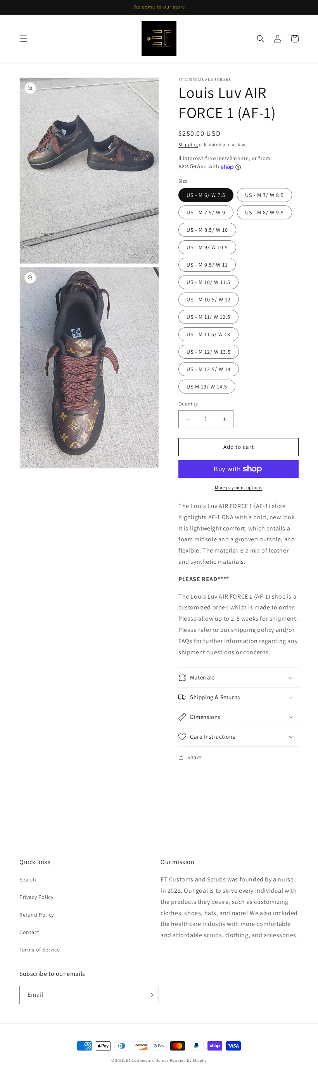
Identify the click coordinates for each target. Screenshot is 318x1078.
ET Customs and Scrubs (147, 1060)
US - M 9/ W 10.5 (207, 247)
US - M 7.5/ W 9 (206, 212)
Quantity (188, 403)
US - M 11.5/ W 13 (208, 334)
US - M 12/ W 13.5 (209, 351)
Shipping (188, 144)
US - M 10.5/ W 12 (209, 299)
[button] (23, 38)
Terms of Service (39, 949)
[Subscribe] (150, 995)
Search (27, 879)
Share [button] (194, 757)
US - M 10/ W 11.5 (208, 282)
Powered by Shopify (188, 1060)
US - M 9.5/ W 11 (207, 264)
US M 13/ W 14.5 (207, 386)
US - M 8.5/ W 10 (207, 229)
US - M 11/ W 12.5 (208, 316)
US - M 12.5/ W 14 (209, 369)
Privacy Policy (36, 896)
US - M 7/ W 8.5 (264, 195)
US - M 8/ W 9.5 (264, 212)
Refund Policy (36, 914)
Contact (29, 932)
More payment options (239, 487)
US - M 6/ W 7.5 (206, 195)
